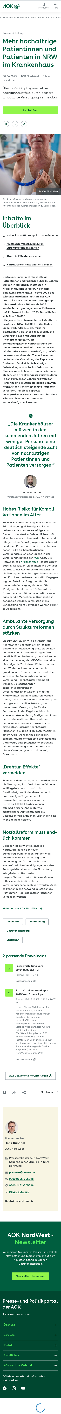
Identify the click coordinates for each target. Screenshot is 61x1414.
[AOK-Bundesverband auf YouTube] (23, 1388)
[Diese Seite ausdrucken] (15, 124)
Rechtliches (11, 1355)
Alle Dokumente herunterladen (28, 1076)
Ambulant (13, 921)
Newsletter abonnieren (30, 1276)
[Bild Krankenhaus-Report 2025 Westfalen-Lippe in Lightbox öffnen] (4, 137)
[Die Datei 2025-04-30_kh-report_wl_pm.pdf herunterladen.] (9, 968)
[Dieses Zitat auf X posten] (30, 416)
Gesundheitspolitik (18, 931)
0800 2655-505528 (21, 1179)
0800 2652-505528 (21, 1185)
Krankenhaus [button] (29, 562)
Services (9, 1335)
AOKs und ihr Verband (18, 1365)
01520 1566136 (19, 1192)
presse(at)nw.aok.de (22, 1172)
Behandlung (37, 921)
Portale (8, 1345)
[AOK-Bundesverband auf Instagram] (14, 1388)
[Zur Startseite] (11, 6)
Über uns (9, 1325)
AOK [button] (36, 558)
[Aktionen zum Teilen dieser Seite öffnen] (24, 124)
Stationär (13, 940)
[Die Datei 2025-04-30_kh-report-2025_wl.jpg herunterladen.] (9, 993)
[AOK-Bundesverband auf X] (5, 1388)
